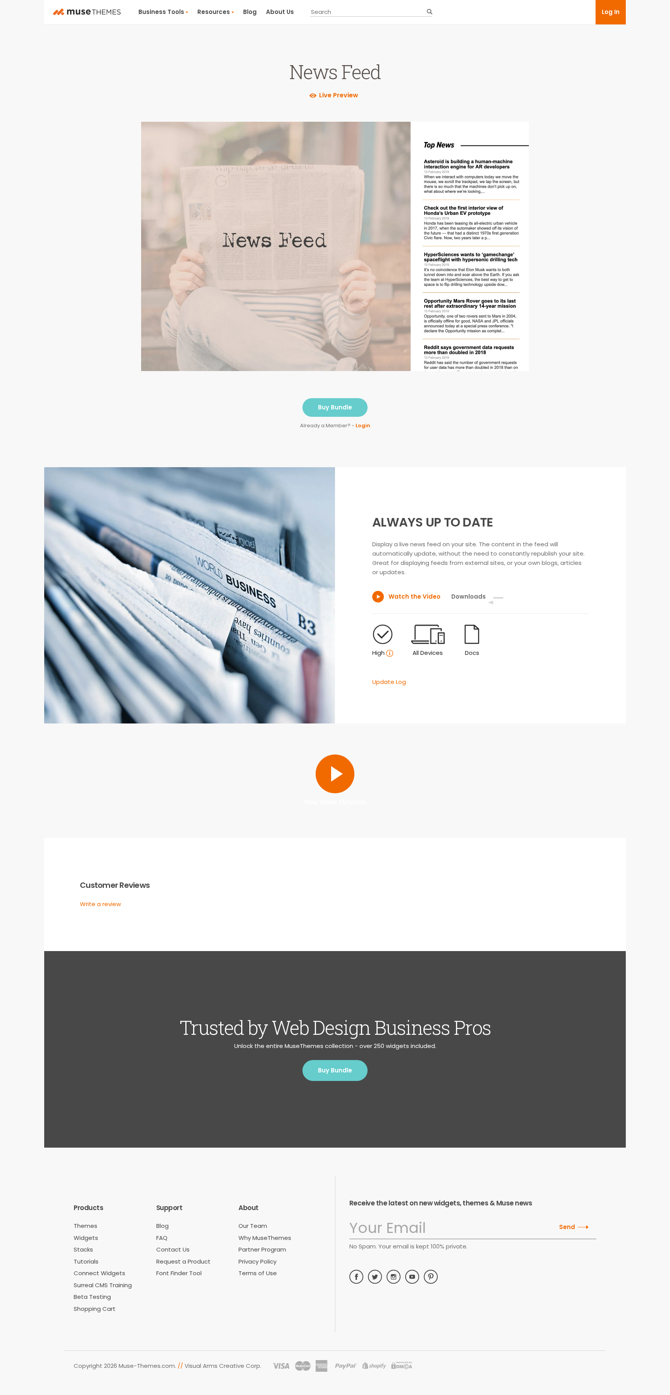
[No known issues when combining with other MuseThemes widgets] (389, 653)
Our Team (252, 1226)
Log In (611, 12)
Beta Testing (92, 1297)
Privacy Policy (257, 1261)
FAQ (162, 1238)
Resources (213, 12)
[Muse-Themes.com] (87, 12)
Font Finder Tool (179, 1273)
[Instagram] (394, 1277)
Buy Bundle (335, 407)
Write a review (100, 904)
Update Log (389, 682)
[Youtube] (412, 1277)
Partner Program (262, 1249)
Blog (250, 12)
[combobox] (371, 12)
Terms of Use (257, 1273)
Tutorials (86, 1261)
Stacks (83, 1249)
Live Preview (338, 95)
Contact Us (173, 1249)
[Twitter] (375, 1277)
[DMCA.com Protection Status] (402, 1366)
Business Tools (161, 12)
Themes (85, 1226)
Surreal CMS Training (103, 1285)
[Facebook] (356, 1277)
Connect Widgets (99, 1273)
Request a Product (183, 1261)
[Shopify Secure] (374, 1366)
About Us (280, 12)
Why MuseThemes (264, 1238)
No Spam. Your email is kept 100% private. (408, 1246)
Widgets (86, 1238)
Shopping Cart (95, 1309)
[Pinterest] (431, 1277)
